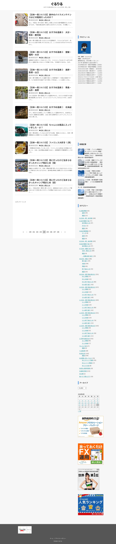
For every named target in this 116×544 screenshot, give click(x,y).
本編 (83, 263)
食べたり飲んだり (84, 376)
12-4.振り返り (86, 323)
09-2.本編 (85, 279)
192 (37, 232)
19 (85, 405)
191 (34, 232)
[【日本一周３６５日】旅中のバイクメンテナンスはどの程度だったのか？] (21, 19)
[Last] (65, 231)
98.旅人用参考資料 (85, 368)
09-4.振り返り (86, 284)
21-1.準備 (85, 341)
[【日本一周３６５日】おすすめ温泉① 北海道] (21, 112)
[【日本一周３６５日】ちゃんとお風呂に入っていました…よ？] (21, 130)
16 (97, 403)
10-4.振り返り (86, 297)
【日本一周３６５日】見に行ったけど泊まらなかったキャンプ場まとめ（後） (50, 161)
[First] (23, 231)
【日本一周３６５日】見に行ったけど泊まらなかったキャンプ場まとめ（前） (50, 181)
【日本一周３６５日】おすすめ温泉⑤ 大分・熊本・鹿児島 (50, 33)
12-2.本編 (85, 318)
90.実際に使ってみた (85, 358)
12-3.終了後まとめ (87, 320)
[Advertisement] (29, 214)
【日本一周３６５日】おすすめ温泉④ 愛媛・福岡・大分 (50, 53)
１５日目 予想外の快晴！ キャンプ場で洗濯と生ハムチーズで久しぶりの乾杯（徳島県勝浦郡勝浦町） (93, 174)
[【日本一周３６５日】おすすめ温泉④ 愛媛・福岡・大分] (21, 57)
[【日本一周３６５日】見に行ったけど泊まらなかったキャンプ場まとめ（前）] (21, 185)
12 (85, 403)
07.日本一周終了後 (85, 249)
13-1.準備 (85, 328)
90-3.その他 (85, 366)
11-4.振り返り (86, 310)
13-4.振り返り (86, 336)
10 (79, 403)
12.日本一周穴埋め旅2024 (87, 313)
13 (88, 403)
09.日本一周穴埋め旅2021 (87, 274)
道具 (83, 213)
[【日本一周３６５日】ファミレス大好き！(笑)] (21, 147)
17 (79, 405)
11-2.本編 (85, 305)
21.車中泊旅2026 (84, 339)
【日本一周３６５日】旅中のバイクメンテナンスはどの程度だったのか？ (50, 16)
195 (47, 232)
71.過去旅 (82, 351)
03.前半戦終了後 (84, 221)
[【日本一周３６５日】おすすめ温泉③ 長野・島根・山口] (21, 75)
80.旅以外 (82, 353)
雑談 (83, 215)
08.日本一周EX (83, 259)
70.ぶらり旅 (83, 346)
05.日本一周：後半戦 (85, 241)
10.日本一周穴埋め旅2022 (87, 287)
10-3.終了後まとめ (87, 295)
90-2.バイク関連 (87, 363)
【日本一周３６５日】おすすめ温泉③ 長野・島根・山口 (50, 71)
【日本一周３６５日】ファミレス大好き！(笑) (50, 142)
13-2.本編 (85, 330)
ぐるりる (57, 3)
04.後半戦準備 (83, 231)
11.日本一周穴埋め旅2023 (87, 300)
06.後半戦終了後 (84, 244)
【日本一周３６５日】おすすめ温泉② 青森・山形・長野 (50, 88)
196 (51, 232)
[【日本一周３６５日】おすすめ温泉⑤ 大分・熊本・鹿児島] (21, 37)
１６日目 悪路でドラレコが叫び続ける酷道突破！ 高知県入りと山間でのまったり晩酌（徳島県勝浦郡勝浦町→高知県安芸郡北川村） (90, 164)
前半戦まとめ (86, 223)
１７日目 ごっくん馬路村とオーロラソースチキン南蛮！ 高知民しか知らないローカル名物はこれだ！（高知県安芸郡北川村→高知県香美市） (91, 153)
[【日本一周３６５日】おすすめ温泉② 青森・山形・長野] (21, 92)
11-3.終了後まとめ (87, 307)
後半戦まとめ (86, 246)
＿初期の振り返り (87, 256)
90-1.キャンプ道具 (87, 360)
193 (40, 232)
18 (82, 405)
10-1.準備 (85, 289)
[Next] (61, 231)
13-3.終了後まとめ (87, 333)
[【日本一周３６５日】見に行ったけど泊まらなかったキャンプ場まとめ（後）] (21, 165)
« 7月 (79, 411)
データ (84, 233)
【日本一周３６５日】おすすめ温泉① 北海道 (50, 107)
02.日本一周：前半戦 (85, 218)
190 (30, 232)
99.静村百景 (83, 371)
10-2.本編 (85, 292)
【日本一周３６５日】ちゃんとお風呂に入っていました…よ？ (50, 126)
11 (82, 403)
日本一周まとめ (45, 20)
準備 (83, 266)
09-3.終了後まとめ (87, 282)
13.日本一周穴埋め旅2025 (87, 326)
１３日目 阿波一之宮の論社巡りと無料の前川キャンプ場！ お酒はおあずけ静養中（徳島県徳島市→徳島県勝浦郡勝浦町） (90, 194)
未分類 (81, 374)
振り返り (84, 261)
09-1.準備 (85, 276)
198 (58, 232)
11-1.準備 (85, 302)
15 (94, 403)
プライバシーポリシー (60, 538)
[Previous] (26, 231)
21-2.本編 (85, 343)
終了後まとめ (86, 269)
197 (54, 232)
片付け (84, 226)
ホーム (51, 538)
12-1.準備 (85, 315)
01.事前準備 (83, 211)
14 (91, 403)
